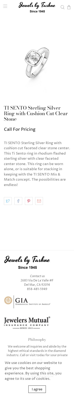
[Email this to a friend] (39, 201)
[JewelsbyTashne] (37, 7)
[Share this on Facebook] (18, 201)
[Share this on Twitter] (8, 201)
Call (22, 355)
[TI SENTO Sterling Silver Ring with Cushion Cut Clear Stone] (37, 60)
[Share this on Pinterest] (29, 201)
